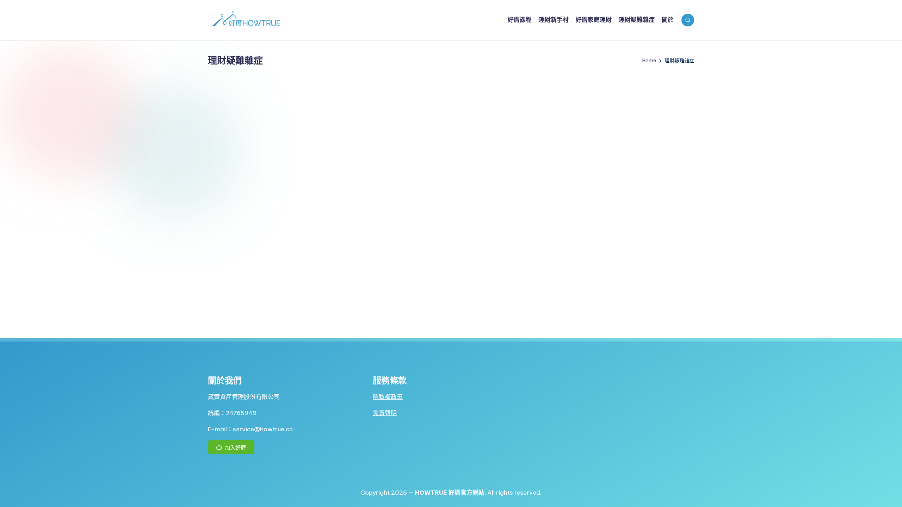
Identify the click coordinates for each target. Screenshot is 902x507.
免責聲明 (385, 413)
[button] (231, 447)
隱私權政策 (388, 397)
